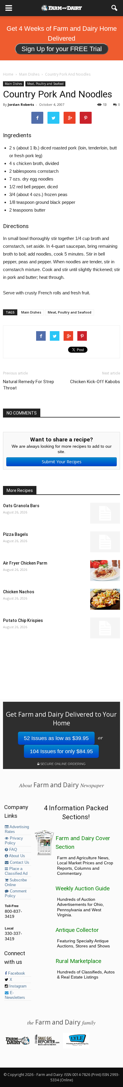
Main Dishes (13, 84)
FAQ (12, 850)
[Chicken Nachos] (105, 599)
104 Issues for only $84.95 (61, 751)
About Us (16, 856)
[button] (114, 8)
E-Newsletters (15, 995)
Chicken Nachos (18, 591)
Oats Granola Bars (21, 505)
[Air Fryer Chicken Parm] (105, 570)
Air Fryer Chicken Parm (25, 563)
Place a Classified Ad (16, 871)
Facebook (16, 973)
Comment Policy (16, 893)
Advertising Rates (17, 829)
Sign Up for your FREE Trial (61, 49)
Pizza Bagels (15, 534)
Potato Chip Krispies (23, 620)
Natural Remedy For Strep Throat (28, 385)
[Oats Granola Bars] (105, 513)
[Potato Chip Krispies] (105, 627)
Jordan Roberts (21, 104)
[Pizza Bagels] (105, 541)
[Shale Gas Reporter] (47, 1044)
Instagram (17, 986)
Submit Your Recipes (62, 461)
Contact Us (19, 862)
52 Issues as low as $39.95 (56, 738)
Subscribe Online (16, 882)
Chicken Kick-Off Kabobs (95, 381)
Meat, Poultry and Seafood (45, 84)
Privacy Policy (14, 840)
